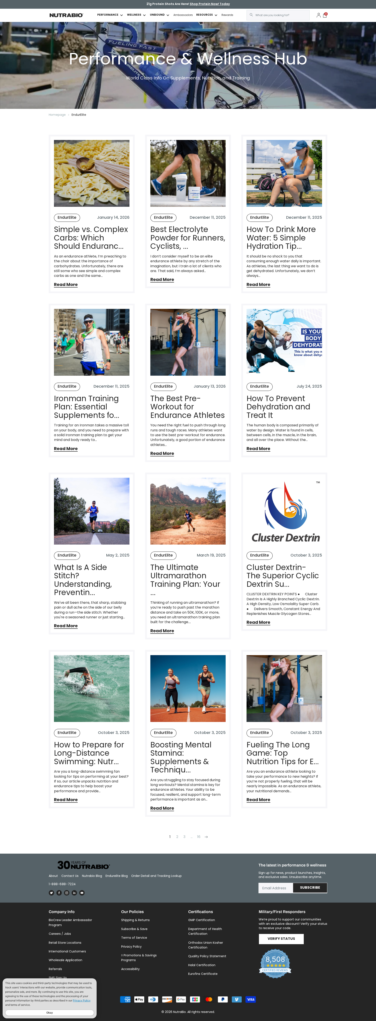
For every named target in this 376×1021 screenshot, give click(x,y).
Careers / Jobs (60, 934)
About (53, 876)
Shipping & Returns (135, 920)
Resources (204, 15)
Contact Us (70, 876)
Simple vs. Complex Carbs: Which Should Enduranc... (91, 238)
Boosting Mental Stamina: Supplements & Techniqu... (181, 757)
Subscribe (310, 888)
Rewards (227, 15)
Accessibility (130, 969)
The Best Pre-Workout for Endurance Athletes (187, 407)
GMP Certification (201, 920)
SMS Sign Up (58, 978)
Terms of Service (134, 937)
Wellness (134, 15)
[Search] (251, 15)
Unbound (157, 15)
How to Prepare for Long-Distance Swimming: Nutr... (89, 753)
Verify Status (281, 939)
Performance (107, 15)
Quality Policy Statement (207, 956)
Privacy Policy (131, 946)
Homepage (57, 115)
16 (198, 836)
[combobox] (278, 15)
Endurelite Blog (117, 876)
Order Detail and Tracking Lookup (156, 876)
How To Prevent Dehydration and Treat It (278, 407)
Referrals (55, 969)
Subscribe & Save (134, 929)
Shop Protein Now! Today (210, 4)
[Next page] (206, 837)
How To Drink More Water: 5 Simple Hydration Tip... (281, 238)
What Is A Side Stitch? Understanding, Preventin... (83, 580)
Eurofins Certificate (203, 974)
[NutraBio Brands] (81, 865)
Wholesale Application (65, 960)
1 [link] (170, 836)
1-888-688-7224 (62, 884)
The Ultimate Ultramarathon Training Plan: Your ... (185, 580)
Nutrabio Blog (92, 876)
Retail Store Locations (65, 942)
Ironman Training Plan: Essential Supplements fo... (86, 407)
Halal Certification (201, 965)
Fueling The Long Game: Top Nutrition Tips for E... (283, 753)
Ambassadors (183, 15)
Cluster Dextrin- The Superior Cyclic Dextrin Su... (283, 576)
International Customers (67, 951)
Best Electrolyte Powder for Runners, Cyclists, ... (187, 238)
